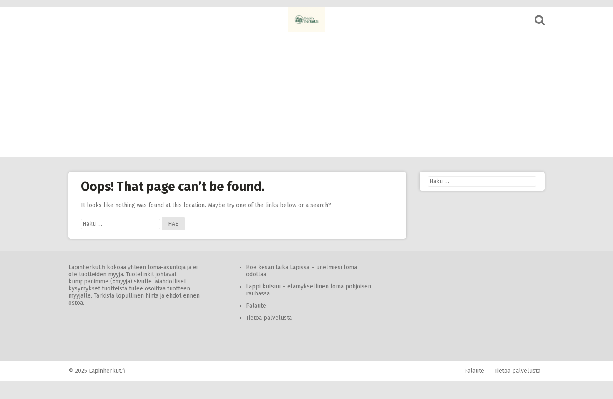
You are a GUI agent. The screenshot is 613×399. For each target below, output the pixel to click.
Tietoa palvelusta (269, 317)
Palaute (256, 305)
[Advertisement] (306, 94)
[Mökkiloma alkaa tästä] (306, 19)
